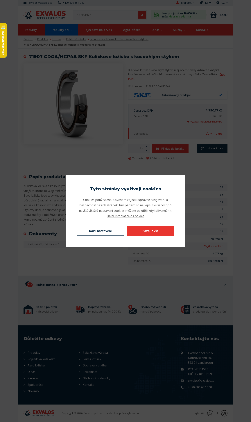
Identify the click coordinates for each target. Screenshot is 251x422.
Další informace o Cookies (125, 216)
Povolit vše (150, 231)
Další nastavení (100, 231)
